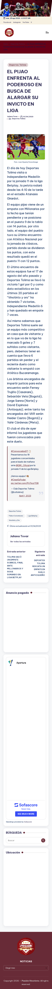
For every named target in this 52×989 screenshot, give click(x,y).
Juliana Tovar (19, 536)
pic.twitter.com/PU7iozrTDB (25, 483)
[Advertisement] (26, 624)
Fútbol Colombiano (16, 516)
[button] (20, 541)
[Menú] (47, 32)
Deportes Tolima (17, 65)
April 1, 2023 (25, 495)
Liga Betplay (32, 516)
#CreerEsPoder (18, 479)
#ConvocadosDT (19, 451)
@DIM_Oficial (22, 465)
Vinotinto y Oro (14, 520)
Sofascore (28, 822)
